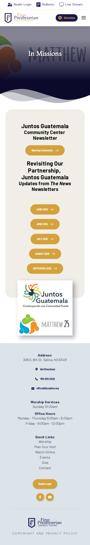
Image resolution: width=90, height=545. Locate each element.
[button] (83, 18)
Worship (45, 441)
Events (45, 457)
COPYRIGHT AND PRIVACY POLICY (45, 533)
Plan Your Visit (45, 447)
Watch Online (45, 452)
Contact (45, 468)
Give (45, 462)
